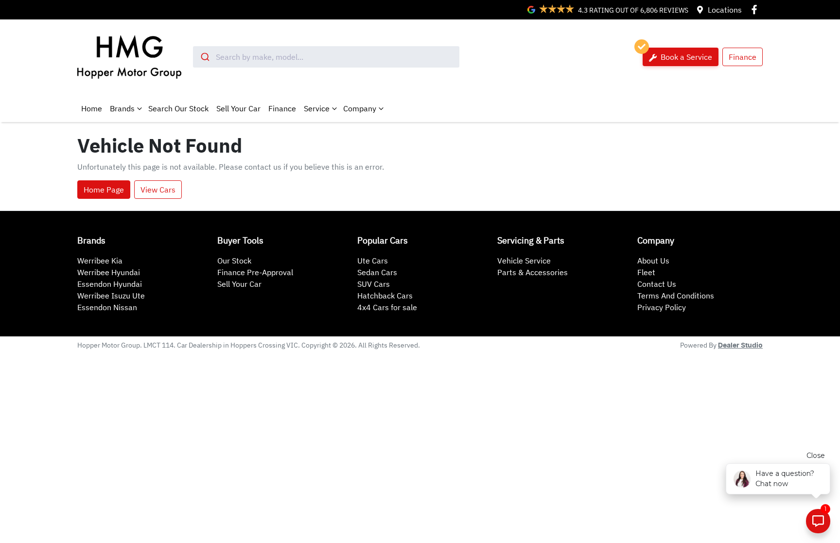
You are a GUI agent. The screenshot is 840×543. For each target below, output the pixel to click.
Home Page (104, 189)
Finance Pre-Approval (255, 272)
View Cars (157, 189)
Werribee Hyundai (108, 272)
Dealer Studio (740, 345)
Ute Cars (372, 260)
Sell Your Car (238, 108)
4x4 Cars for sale (387, 307)
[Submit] (204, 57)
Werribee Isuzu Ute (111, 295)
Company (359, 108)
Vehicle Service (524, 260)
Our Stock (234, 260)
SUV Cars (373, 284)
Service (317, 108)
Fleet (646, 272)
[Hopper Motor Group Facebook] (756, 9)
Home (91, 108)
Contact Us (656, 284)
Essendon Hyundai (109, 284)
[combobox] (326, 57)
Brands (122, 108)
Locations (725, 10)
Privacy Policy (661, 307)
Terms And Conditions (675, 295)
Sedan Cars (377, 272)
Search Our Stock (178, 108)
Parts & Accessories (532, 272)
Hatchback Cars (385, 295)
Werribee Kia (99, 260)
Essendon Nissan (107, 307)
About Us (653, 260)
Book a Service (685, 57)
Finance (742, 57)
